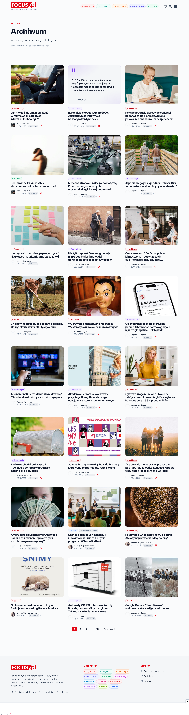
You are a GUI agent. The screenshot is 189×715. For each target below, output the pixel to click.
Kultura (102, 681)
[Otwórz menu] (175, 6)
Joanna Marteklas (81, 123)
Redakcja (148, 676)
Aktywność (104, 6)
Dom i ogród (120, 6)
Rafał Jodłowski (23, 123)
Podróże (90, 681)
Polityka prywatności (154, 671)
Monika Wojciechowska (84, 546)
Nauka (115, 686)
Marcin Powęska (24, 261)
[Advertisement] (94, 709)
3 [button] (86, 629)
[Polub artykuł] (41, 126)
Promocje (116, 681)
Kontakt (148, 681)
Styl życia (90, 686)
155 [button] (98, 629)
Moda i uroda (138, 6)
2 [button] (80, 629)
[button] (109, 629)
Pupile (104, 686)
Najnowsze (89, 6)
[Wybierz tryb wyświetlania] (165, 6)
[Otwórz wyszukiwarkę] (170, 6)
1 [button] (74, 629)
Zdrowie (153, 6)
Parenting (121, 676)
